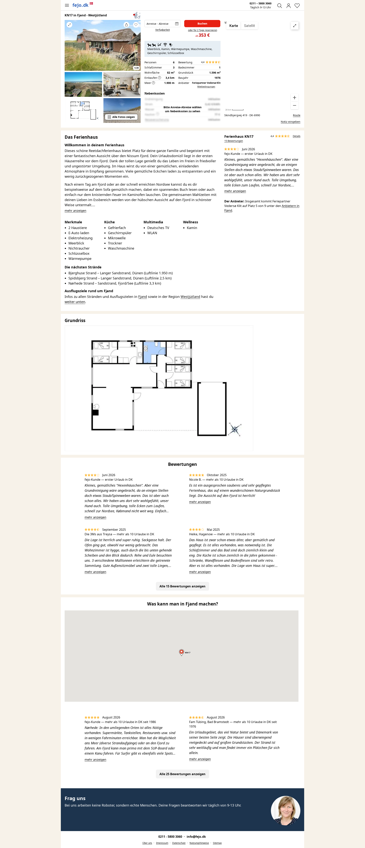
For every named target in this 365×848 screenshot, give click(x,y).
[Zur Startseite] (83, 5)
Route (296, 115)
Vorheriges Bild (69, 48)
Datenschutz (179, 843)
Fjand (142, 296)
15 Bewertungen (233, 140)
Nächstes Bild (136, 48)
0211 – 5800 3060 (260, 3)
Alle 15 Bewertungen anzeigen (182, 586)
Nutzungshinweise (199, 843)
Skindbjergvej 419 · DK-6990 (242, 115)
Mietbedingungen (206, 86)
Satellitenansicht (262, 65)
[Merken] (136, 25)
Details (296, 136)
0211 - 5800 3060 (170, 836)
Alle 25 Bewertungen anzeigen (182, 774)
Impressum (162, 843)
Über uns (147, 843)
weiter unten (75, 301)
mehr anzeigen (235, 191)
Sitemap (217, 843)
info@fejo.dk (196, 836)
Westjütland (190, 296)
